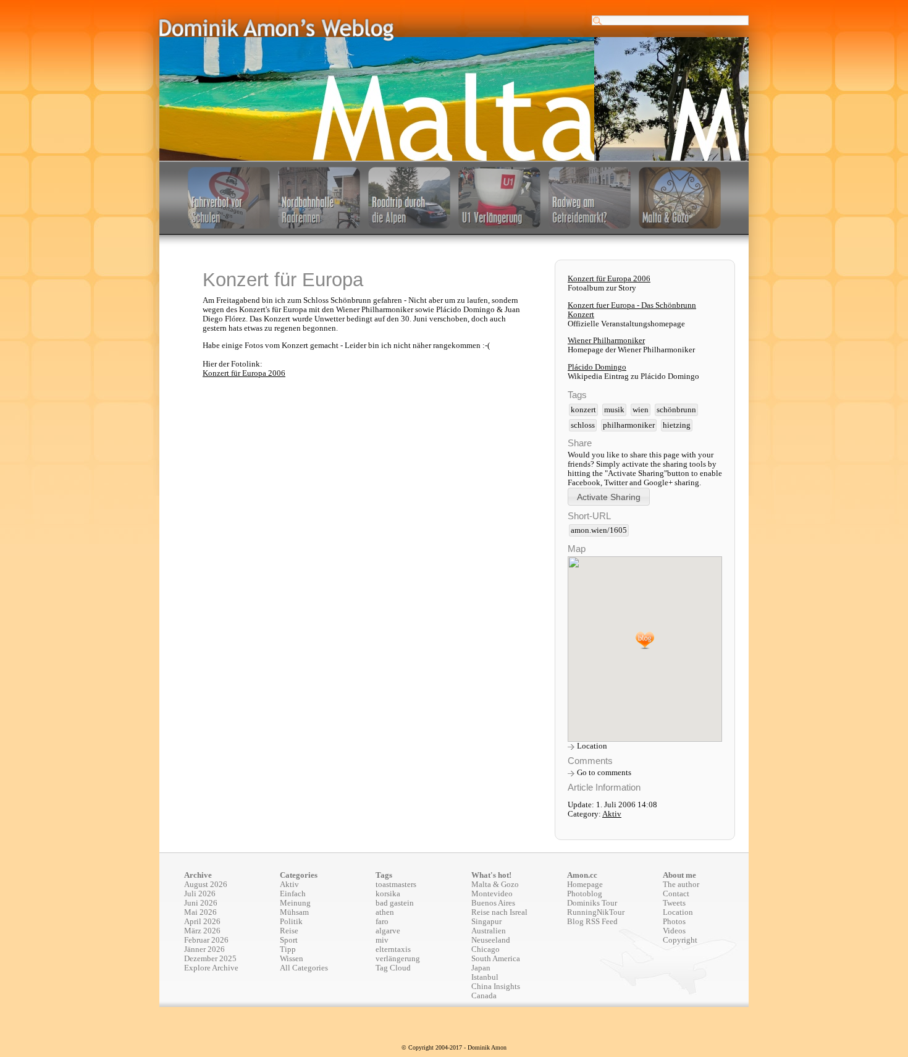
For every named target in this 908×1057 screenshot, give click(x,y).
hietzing (677, 425)
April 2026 (202, 921)
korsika (388, 893)
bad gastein (395, 903)
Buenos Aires (493, 903)
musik (614, 409)
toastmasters (396, 884)
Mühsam (294, 912)
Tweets (674, 903)
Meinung (295, 903)
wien (641, 409)
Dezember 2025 (210, 958)
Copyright (680, 940)
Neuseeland (490, 940)
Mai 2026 (200, 912)
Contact (676, 893)
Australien (488, 931)
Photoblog (584, 893)
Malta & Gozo (495, 884)
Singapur (486, 921)
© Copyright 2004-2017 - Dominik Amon (454, 1047)
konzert (583, 409)
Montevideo (492, 893)
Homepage (585, 884)
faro (382, 921)
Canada (484, 995)
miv (382, 940)
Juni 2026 (200, 903)
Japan (480, 968)
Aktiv (611, 814)
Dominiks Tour (592, 903)
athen (385, 912)
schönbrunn (676, 409)
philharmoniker (629, 425)
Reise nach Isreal (499, 912)
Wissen (291, 958)
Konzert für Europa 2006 (244, 373)
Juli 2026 (200, 893)
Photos (674, 921)
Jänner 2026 (204, 949)
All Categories (304, 968)
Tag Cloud (393, 968)
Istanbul (484, 977)
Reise (289, 931)
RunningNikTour (595, 912)
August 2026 (205, 884)
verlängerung (398, 958)
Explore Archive (211, 968)
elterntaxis (393, 949)
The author (681, 884)
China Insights (495, 986)
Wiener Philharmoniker (606, 340)
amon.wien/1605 (599, 530)
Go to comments (604, 772)
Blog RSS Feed (592, 921)
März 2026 (202, 931)
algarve (388, 931)
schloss (583, 425)
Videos (674, 931)
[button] (609, 497)
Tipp (288, 949)
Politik (291, 921)
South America (495, 958)
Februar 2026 (206, 940)
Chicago (485, 949)
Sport (289, 940)
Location (592, 746)
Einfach (293, 893)
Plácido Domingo (597, 367)
